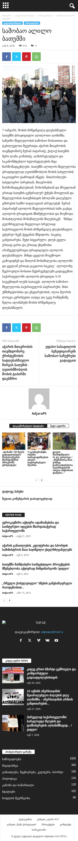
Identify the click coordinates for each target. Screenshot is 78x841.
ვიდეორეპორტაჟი (24, 15)
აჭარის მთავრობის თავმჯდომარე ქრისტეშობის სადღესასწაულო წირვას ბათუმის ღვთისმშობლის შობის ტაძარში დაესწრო (17, 362)
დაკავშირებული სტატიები (28, 425)
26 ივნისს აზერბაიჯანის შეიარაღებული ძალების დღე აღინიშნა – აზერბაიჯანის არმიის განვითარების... (50, 697)
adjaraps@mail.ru (52, 632)
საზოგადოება (45, 15)
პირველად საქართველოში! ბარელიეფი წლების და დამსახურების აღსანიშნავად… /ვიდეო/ (49, 723)
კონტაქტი (65, 824)
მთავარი (6, 15)
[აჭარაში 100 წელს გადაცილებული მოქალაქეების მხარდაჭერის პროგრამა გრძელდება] (13, 441)
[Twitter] (16, 56)
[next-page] (41, 480)
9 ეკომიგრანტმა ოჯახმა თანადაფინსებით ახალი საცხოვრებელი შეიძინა (38, 458)
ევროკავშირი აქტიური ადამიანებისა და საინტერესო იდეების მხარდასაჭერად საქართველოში (30, 526)
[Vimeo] (39, 640)
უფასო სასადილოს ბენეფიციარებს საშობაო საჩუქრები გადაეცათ (60, 353)
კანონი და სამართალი (18, 785)
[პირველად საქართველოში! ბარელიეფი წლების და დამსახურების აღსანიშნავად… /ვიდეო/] (13, 723)
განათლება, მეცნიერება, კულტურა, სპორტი (32, 772)
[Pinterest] (26, 56)
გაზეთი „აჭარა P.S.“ (48, 819)
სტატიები (8, 791)
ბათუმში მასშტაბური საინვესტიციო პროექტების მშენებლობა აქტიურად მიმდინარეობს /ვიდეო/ (36, 566)
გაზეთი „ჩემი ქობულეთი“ (22, 824)
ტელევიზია (25, 819)
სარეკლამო (39, 829)
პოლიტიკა (9, 778)
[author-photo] (39, 398)
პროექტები (48, 824)
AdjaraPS (39, 413)
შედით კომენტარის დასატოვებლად (27, 498)
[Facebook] (6, 56)
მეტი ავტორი (58, 425)
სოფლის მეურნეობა (16, 798)
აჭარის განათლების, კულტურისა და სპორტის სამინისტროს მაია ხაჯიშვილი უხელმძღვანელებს (37, 547)
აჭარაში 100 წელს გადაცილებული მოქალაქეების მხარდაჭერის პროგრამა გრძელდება (13, 458)
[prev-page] (36, 480)
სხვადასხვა (10, 765)
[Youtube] (57, 640)
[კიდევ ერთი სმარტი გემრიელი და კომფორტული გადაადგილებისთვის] (13, 675)
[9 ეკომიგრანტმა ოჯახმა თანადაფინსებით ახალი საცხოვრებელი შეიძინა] (39, 441)
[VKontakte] (48, 640)
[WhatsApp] (36, 56)
